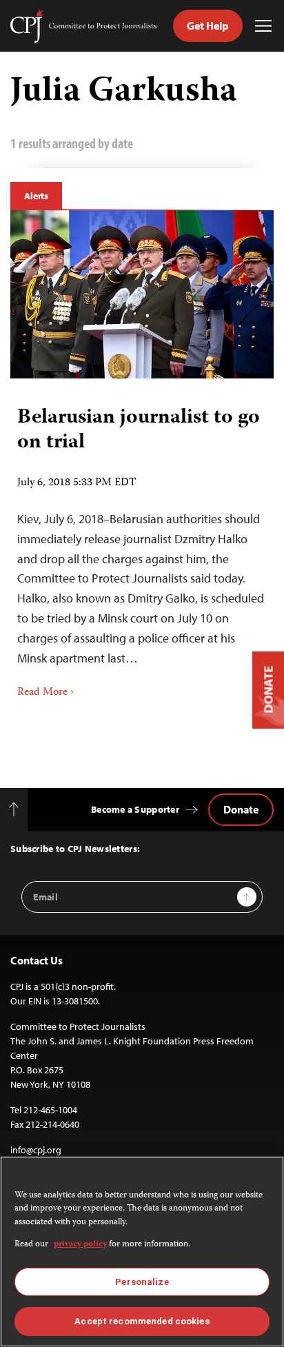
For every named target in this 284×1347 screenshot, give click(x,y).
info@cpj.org (35, 1150)
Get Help (208, 25)
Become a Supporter (135, 809)
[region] (142, 1251)
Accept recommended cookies (141, 1321)
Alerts (36, 196)
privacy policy (80, 1244)
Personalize (141, 1282)
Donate (240, 809)
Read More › (45, 693)
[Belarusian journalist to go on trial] (142, 294)
